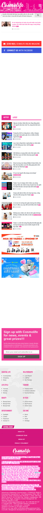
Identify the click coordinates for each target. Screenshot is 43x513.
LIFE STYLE (5, 384)
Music (26, 414)
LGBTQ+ (27, 378)
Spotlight (5, 414)
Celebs (5, 416)
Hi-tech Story (28, 406)
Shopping (6, 378)
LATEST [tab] (15, 117)
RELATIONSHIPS (28, 372)
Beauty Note (6, 406)
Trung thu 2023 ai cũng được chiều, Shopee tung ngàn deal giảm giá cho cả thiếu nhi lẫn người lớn (26, 135)
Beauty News (7, 401)
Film (26, 416)
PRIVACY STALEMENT (21, 443)
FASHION (25, 384)
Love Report (28, 376)
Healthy (5, 391)
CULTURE (26, 410)
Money (5, 393)
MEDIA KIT (21, 439)
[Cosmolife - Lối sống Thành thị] (12, 5)
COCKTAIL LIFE (6, 372)
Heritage (27, 420)
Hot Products (28, 403)
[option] (18, 16)
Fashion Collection (30, 391)
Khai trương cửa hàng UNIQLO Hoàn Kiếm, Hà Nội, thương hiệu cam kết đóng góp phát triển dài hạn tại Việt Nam (27, 165)
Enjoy (4, 380)
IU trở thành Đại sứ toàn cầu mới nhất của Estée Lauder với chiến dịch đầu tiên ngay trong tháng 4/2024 (26, 24)
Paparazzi (6, 418)
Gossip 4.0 (6, 420)
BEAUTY (4, 397)
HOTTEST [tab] (6, 117)
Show (26, 418)
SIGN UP (21, 357)
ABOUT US (21, 431)
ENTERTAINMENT (7, 410)
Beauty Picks (6, 403)
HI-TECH (25, 397)
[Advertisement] (17, 69)
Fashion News (29, 388)
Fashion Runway (29, 393)
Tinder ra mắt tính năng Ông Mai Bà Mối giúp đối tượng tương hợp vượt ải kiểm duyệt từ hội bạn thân (27, 224)
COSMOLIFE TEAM (21, 435)
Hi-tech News (28, 401)
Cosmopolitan (7, 376)
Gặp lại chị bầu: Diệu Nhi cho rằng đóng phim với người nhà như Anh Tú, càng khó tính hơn (26, 124)
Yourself (5, 388)
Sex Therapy (28, 380)
